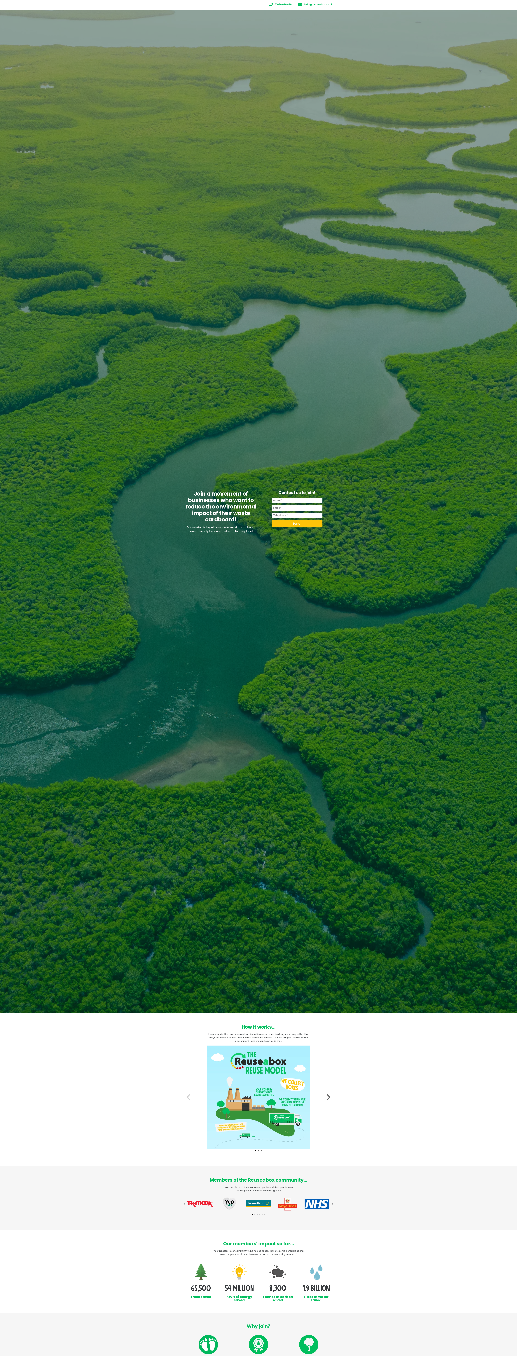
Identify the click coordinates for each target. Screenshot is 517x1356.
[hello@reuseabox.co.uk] (300, 4)
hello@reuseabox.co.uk (318, 4)
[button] (188, 1097)
